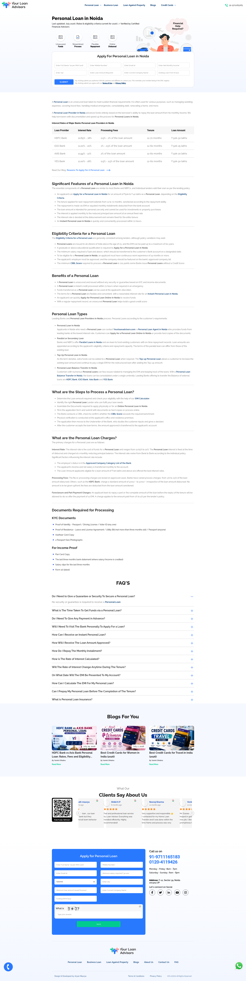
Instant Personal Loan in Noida (163, 294)
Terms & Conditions (136, 976)
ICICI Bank (83, 379)
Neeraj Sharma (134, 802)
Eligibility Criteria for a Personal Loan (74, 238)
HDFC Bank (71, 379)
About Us (148, 962)
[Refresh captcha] (140, 906)
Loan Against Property (117, 962)
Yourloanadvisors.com (124, 329)
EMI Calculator (142, 398)
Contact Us (163, 962)
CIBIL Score (76, 263)
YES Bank (108, 379)
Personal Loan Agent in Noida (152, 329)
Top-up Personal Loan (150, 359)
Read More (56, 764)
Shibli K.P (93, 802)
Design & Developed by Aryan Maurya (70, 976)
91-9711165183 (164, 856)
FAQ (176, 962)
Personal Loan (61, 102)
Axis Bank (94, 379)
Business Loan (94, 962)
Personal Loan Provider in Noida (69, 113)
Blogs (136, 962)
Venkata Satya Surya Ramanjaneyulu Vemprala (177, 802)
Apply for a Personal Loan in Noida (90, 194)
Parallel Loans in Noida (90, 342)
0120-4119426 (163, 861)
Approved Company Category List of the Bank (108, 463)
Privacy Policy (156, 976)
